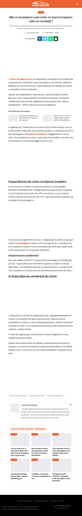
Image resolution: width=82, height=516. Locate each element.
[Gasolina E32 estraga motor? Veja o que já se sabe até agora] (20, 465)
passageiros (24, 243)
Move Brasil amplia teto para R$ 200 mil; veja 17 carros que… (28, 118)
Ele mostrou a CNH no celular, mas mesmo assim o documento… (62, 118)
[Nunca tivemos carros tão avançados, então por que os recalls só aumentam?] (40, 439)
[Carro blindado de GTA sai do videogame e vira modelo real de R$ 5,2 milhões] (61, 439)
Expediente (53, 501)
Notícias (40, 12)
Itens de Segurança (55, 396)
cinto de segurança (21, 79)
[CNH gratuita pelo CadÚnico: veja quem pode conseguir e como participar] (61, 465)
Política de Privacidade (24, 501)
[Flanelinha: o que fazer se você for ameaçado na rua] (40, 465)
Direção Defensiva (36, 396)
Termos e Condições (41, 501)
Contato (62, 501)
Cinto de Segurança (18, 396)
